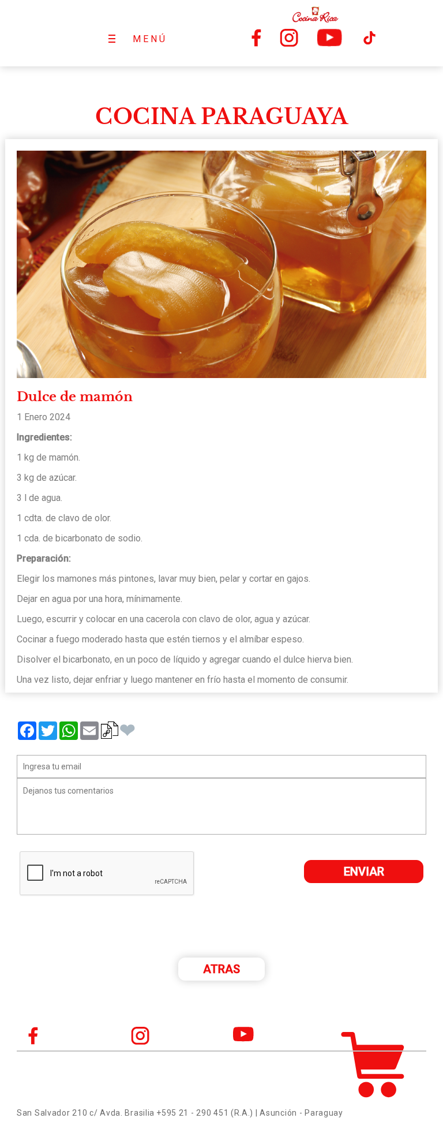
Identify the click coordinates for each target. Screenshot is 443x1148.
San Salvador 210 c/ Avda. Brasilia (86, 1112)
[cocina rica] (315, 14)
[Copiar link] (109, 730)
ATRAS (221, 969)
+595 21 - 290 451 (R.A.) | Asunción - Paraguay (249, 1112)
